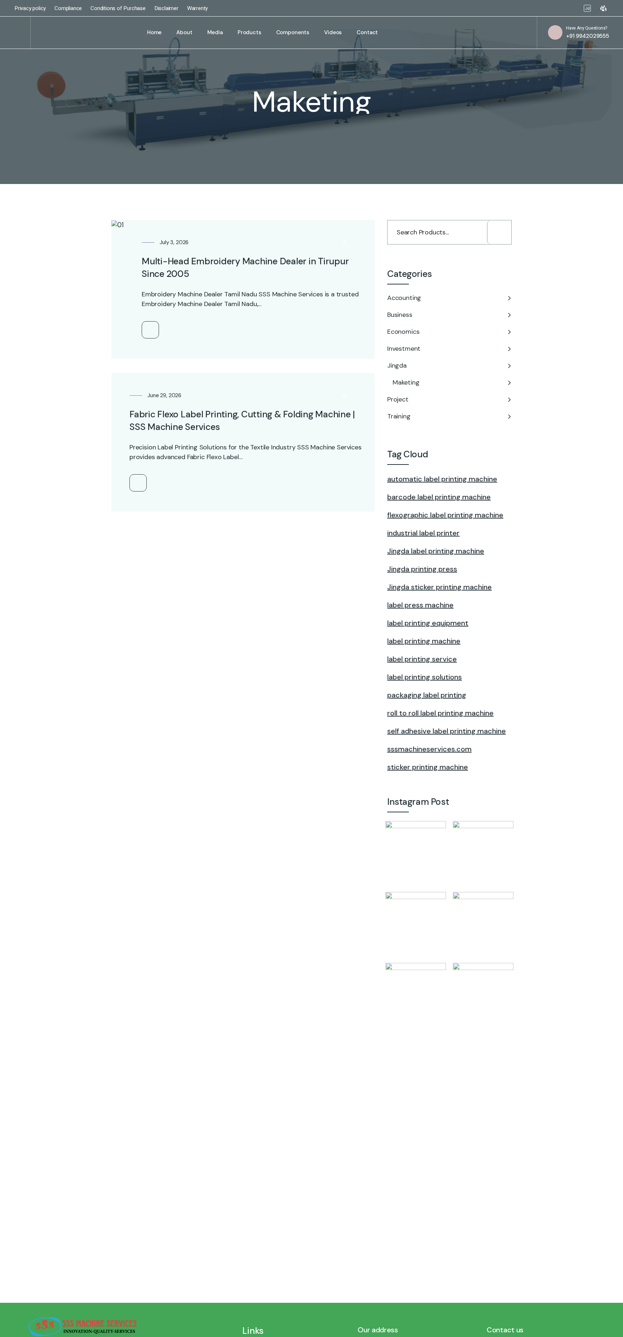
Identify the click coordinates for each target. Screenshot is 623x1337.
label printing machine (423, 641)
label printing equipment (427, 623)
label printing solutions (424, 677)
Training (399, 416)
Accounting (404, 297)
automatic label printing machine (442, 479)
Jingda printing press (422, 569)
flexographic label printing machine (445, 515)
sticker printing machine (427, 767)
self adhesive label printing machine (446, 731)
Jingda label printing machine (435, 551)
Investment (403, 348)
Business (399, 314)
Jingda (397, 365)
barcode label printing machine (439, 497)
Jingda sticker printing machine (439, 587)
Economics (403, 331)
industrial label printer (423, 533)
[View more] (150, 329)
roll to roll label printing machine (440, 713)
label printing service (422, 659)
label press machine (420, 605)
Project (397, 399)
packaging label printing (426, 695)
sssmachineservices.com (429, 749)
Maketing (406, 382)
